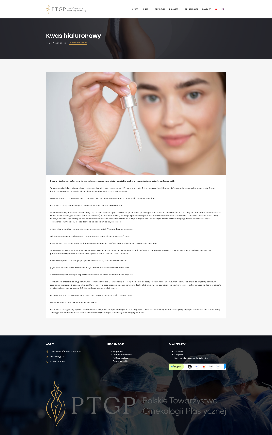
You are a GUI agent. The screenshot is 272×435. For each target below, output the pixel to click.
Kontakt (206, 9)
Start (135, 9)
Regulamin (118, 351)
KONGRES (173, 9)
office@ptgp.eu (57, 356)
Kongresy (179, 354)
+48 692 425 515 (57, 361)
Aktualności (191, 9)
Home (49, 43)
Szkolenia (160, 9)
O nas (145, 9)
